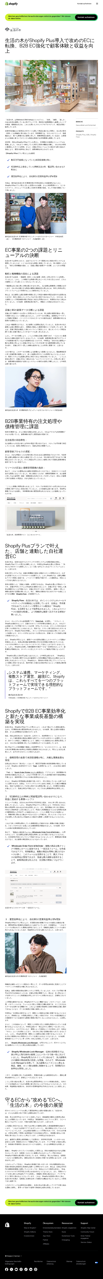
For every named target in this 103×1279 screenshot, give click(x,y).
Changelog (66, 1240)
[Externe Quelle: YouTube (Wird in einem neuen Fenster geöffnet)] (16, 1269)
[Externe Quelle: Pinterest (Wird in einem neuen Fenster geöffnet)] (35, 1269)
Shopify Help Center (88, 1228)
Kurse (64, 1232)
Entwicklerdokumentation (52, 1228)
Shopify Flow (21, 594)
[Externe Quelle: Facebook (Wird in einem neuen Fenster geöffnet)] (6, 1269)
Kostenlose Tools (68, 1236)
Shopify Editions (30, 1232)
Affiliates (46, 1244)
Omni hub (39, 621)
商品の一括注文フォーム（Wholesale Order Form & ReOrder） (37, 832)
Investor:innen (29, 1236)
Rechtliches (38, 1261)
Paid (35, 766)
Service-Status (86, 1242)
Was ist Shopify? (30, 1228)
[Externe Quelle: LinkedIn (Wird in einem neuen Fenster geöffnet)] (30, 1269)
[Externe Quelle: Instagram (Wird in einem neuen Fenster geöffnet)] (21, 1269)
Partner (45, 1240)
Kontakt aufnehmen (84, 4)
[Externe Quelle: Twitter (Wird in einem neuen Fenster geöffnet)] (11, 1269)
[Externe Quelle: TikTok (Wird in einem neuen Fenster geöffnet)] (26, 1269)
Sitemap (69, 1261)
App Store (46, 1236)
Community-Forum (87, 1232)
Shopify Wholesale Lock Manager (24, 1043)
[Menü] (97, 3)
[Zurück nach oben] (7, 1224)
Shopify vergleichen (69, 1228)
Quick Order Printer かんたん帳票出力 (29, 772)
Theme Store (47, 1232)
